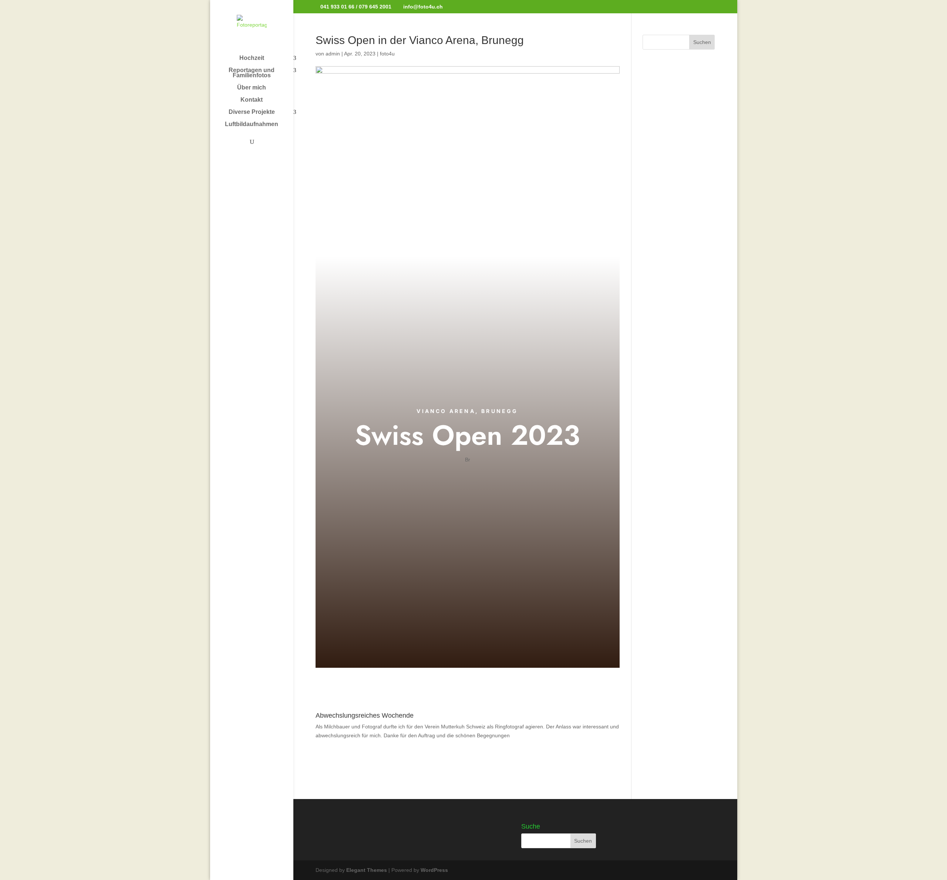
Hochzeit (251, 58)
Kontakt (251, 100)
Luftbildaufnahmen (251, 124)
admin (333, 54)
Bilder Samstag (467, 478)
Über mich (251, 88)
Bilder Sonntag (467, 505)
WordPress (434, 870)
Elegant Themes (366, 870)
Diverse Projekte (252, 112)
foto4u (387, 54)
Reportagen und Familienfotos (251, 73)
